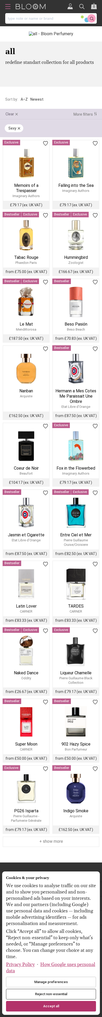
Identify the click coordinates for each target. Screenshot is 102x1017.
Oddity (26, 678)
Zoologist (75, 263)
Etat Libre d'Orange (75, 407)
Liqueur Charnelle (76, 672)
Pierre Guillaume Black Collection (76, 680)
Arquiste (26, 396)
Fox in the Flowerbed (75, 468)
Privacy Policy (20, 965)
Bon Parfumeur (76, 749)
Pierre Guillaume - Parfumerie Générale (26, 818)
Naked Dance (26, 672)
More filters (83, 114)
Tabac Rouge (26, 257)
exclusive (11, 142)
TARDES (76, 606)
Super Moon (26, 744)
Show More (52, 841)
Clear (9, 114)
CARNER (26, 611)
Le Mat (26, 324)
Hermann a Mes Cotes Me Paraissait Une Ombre (75, 396)
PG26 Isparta (26, 810)
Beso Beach (76, 329)
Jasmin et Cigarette (26, 534)
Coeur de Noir (26, 468)
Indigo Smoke (75, 810)
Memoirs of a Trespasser (26, 188)
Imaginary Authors (26, 196)
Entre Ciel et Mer (76, 534)
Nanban (26, 390)
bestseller (11, 214)
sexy (12, 128)
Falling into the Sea (76, 185)
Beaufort (26, 473)
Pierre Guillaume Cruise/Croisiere (76, 542)
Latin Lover (26, 606)
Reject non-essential (51, 994)
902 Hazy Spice (75, 744)
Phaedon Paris (26, 263)
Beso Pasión (76, 324)
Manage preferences (51, 982)
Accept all (51, 1006)
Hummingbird (76, 257)
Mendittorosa (26, 329)
